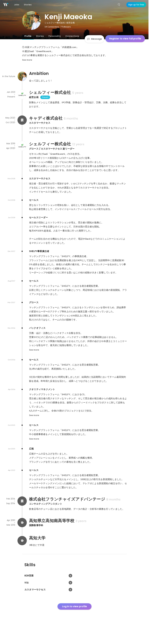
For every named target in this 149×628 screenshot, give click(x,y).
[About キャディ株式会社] (22, 120)
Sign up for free (136, 4)
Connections (72, 36)
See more (27, 59)
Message (96, 39)
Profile (27, 36)
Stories (40, 36)
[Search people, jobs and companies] (119, 5)
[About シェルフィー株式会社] (22, 94)
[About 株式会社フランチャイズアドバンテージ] (22, 501)
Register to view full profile (125, 38)
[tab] (28, 36)
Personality (54, 36)
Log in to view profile (74, 606)
